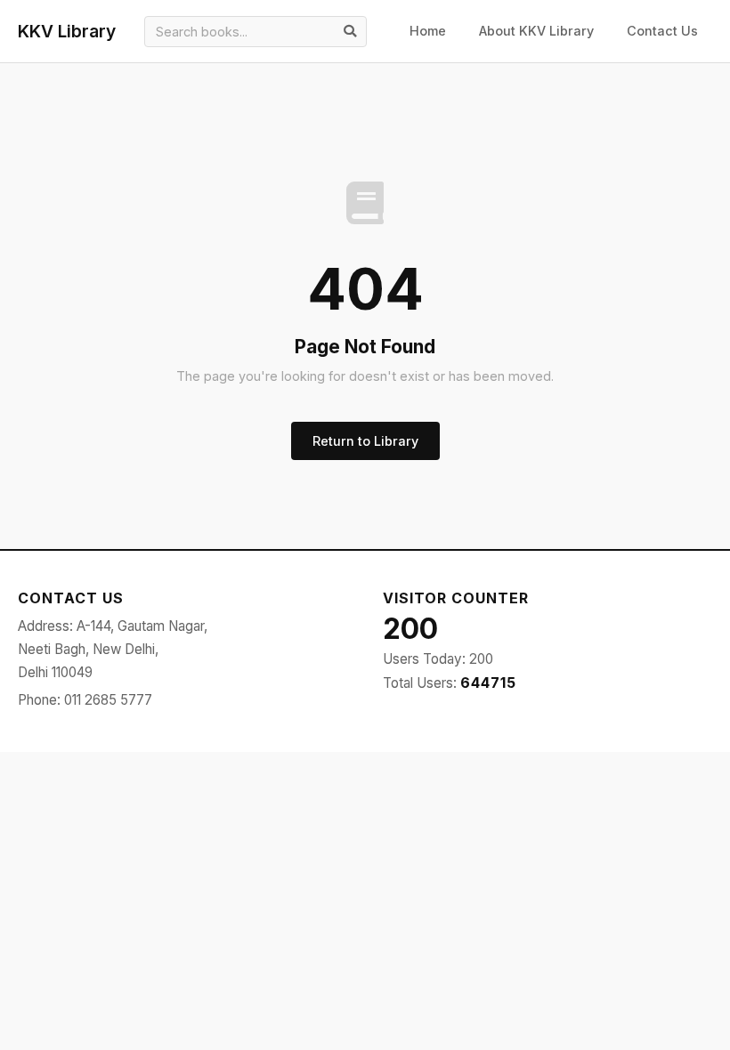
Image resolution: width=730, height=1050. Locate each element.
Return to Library (365, 440)
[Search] (350, 31)
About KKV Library (536, 30)
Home (428, 30)
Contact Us (662, 30)
